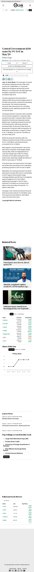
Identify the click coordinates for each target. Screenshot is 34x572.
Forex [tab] (15, 314)
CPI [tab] (19, 349)
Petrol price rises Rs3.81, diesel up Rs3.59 (16, 425)
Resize (25, 63)
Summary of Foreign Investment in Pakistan (16, 445)
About (19, 568)
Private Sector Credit (12, 441)
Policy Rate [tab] (11, 349)
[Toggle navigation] (3, 5)
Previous (6, 457)
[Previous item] (29, 10)
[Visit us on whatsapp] (18, 571)
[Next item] (31, 10)
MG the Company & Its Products (10, 1)
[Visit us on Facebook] (10, 571)
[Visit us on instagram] (21, 571)
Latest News (12, 568)
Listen (9, 63)
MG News (5, 60)
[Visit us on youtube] (24, 571)
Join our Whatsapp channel (18, 66)
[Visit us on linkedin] (15, 571)
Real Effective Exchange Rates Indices (14, 449)
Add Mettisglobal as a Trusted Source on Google (17, 69)
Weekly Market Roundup (10, 418)
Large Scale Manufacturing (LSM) (16, 439)
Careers (24, 568)
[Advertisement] (17, 28)
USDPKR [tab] (23, 349)
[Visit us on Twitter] (13, 571)
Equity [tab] (11, 314)
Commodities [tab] (21, 314)
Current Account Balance (14, 453)
